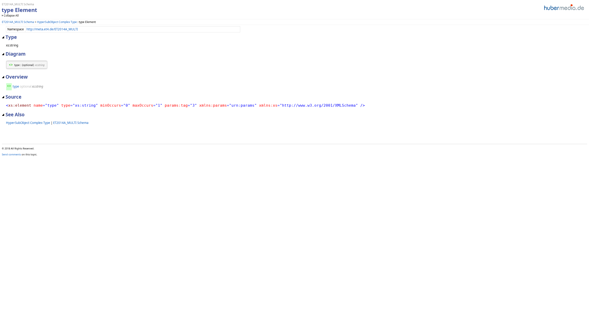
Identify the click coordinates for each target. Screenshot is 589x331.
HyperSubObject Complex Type (57, 22)
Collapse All (11, 15)
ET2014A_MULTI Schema (18, 22)
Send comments (11, 154)
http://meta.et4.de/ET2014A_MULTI (52, 29)
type (16, 86)
